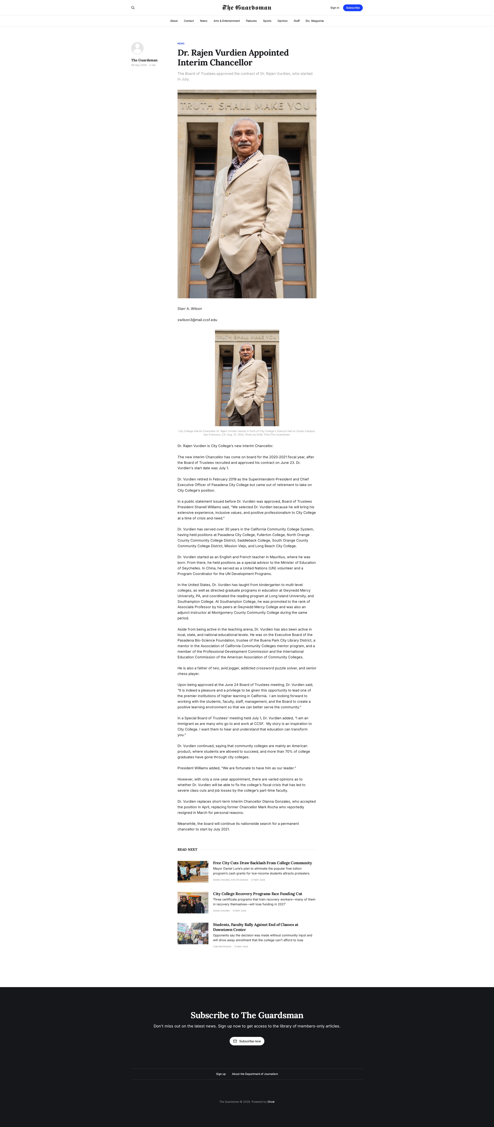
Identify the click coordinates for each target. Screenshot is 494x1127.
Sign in (334, 7)
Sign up (221, 1073)
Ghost (271, 1101)
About (174, 20)
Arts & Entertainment (227, 20)
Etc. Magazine (315, 20)
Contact (189, 20)
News (204, 20)
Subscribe (353, 7)
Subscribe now (250, 1041)
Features (251, 20)
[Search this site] (133, 8)
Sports (267, 20)
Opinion (282, 20)
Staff (297, 20)
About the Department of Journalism (255, 1073)
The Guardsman (144, 60)
